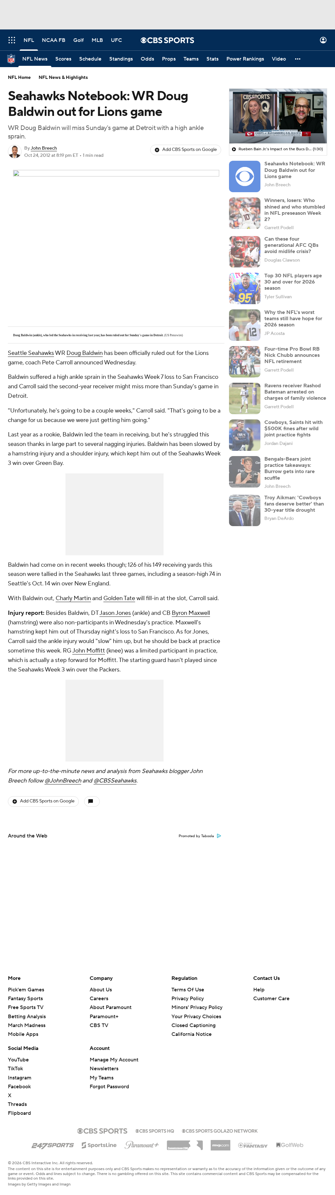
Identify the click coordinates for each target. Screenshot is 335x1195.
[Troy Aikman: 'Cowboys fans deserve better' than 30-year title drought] (244, 510)
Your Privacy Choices (196, 1016)
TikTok (15, 1068)
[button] (12, 40)
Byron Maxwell (191, 613)
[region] (278, 116)
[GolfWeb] (290, 1145)
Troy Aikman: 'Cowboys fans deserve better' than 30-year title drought (294, 503)
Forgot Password (109, 1086)
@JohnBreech (62, 780)
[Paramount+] (142, 1143)
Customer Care (271, 998)
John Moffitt (88, 650)
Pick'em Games (26, 989)
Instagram (19, 1078)
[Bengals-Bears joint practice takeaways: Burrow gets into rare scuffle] (244, 471)
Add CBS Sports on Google (189, 150)
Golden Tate (119, 598)
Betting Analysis (27, 1016)
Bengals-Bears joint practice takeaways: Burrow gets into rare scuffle (289, 468)
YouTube (18, 1060)
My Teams (102, 1078)
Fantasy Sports (25, 998)
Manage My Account (114, 1060)
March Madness (26, 1025)
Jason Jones (115, 613)
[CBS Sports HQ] (154, 1130)
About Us (101, 989)
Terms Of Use (187, 989)
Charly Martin (73, 598)
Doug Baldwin (84, 353)
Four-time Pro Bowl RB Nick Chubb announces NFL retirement (292, 355)
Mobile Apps (23, 1034)
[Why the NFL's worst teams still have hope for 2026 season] (244, 325)
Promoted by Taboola (196, 836)
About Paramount (111, 1007)
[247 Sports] (52, 1144)
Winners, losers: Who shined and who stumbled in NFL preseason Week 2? (294, 210)
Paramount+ (104, 1016)
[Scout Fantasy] (253, 1145)
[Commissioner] (185, 1143)
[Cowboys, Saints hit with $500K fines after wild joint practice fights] (244, 435)
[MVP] (220, 1142)
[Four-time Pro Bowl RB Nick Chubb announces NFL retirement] (244, 361)
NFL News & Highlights (63, 78)
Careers (99, 998)
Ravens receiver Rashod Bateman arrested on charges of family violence (295, 391)
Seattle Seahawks (31, 353)
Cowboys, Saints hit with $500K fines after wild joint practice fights (293, 428)
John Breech (44, 148)
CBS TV (99, 1025)
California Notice (191, 1034)
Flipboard (19, 1113)
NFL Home (19, 78)
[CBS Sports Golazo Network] (220, 1130)
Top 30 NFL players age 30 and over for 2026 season (293, 281)
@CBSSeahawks (115, 780)
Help (259, 989)
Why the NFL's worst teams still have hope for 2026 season (293, 318)
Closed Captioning (193, 1025)
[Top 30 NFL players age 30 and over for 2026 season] (244, 288)
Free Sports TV (26, 1007)
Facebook (19, 1086)
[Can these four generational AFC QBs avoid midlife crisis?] (244, 251)
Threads (17, 1104)
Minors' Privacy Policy (196, 1007)
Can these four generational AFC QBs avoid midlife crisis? (291, 245)
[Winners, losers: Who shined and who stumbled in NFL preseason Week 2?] (244, 213)
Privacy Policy (187, 998)
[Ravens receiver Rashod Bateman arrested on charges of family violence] (244, 398)
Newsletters (104, 1068)
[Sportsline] (99, 1144)
